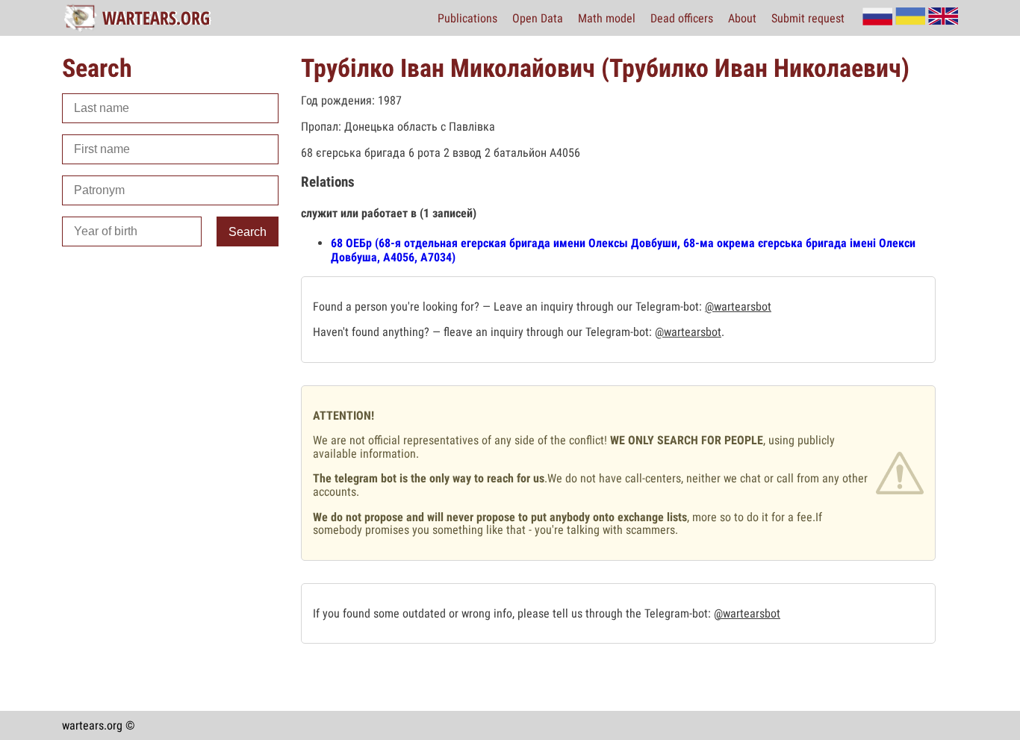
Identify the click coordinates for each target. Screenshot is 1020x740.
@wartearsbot (738, 306)
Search (247, 232)
